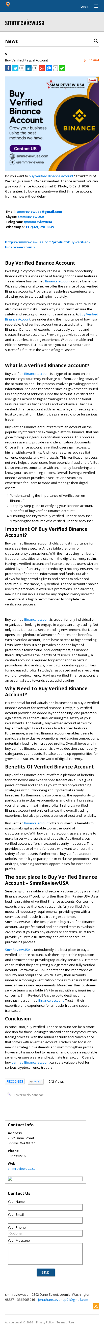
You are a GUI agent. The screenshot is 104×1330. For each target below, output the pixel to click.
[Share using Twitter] (15, 70)
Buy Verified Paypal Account (26, 60)
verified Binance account (30, 1062)
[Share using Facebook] (8, 70)
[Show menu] (94, 6)
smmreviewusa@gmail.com (39, 211)
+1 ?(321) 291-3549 (39, 227)
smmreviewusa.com (23, 1168)
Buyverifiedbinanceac (28, 1095)
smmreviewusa (24, 21)
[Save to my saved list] (62, 70)
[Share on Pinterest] (93, 82)
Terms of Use (65, 1322)
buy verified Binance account (50, 176)
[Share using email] (49, 70)
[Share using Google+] (42, 70)
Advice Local (13, 1322)
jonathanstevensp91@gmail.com (63, 1299)
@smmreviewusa (38, 221)
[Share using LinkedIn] (28, 70)
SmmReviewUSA (17, 949)
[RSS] (96, 1306)
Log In (85, 6)
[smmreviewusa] (10, 1179)
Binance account (57, 281)
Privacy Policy (45, 1322)
